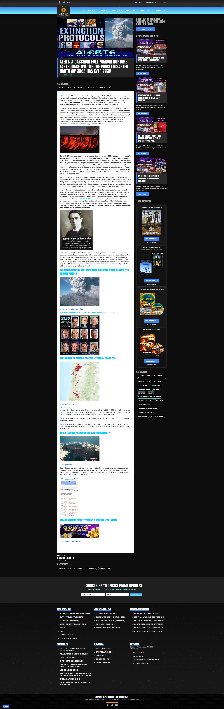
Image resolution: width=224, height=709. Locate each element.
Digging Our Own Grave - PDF (151, 207)
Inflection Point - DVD (151, 329)
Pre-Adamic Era (144, 404)
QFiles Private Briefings (147, 408)
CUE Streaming (103, 662)
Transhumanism (157, 416)
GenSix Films (130, 10)
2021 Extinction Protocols (145, 613)
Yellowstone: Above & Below (74, 654)
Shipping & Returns (92, 699)
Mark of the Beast (145, 400)
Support (138, 2)
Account (159, 10)
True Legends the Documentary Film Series (75, 683)
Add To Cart (151, 242)
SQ (83, 10)
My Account (138, 653)
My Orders (137, 656)
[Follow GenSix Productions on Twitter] (64, 2)
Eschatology (104, 87)
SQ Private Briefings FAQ (108, 628)
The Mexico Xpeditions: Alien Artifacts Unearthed (73, 665)
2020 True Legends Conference (147, 620)
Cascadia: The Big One (70, 679)
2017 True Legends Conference (147, 631)
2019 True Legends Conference (147, 624)
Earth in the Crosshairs (72, 661)
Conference (91, 87)
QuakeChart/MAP (71, 404)
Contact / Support (69, 638)
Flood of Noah (144, 389)
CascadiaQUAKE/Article (73, 309)
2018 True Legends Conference (147, 628)
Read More (142, 73)
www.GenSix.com (112, 313)
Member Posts (67, 635)
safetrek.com (103, 648)
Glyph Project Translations (149, 397)
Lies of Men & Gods (69, 670)
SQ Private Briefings (146, 412)
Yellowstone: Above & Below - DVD (151, 289)
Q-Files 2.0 (101, 655)
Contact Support (140, 663)
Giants (151, 393)
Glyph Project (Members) (72, 617)
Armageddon (64, 87)
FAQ (61, 631)
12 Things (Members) (69, 620)
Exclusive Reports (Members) (110, 620)
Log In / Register (149, 2)
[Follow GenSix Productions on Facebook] (59, 2)
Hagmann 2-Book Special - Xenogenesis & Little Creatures (151, 248)
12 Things (101, 10)
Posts (149, 10)
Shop (142, 10)
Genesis (156, 389)
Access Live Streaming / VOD (146, 660)
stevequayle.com (104, 652)
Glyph (90, 10)
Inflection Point (68, 657)
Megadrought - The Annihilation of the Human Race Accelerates (75, 674)
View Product (150, 239)
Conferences (115, 10)
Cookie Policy (106, 699)
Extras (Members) (104, 624)
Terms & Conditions (131, 699)
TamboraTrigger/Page (72, 464)
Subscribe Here (145, 29)
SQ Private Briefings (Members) (75, 613)
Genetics (141, 393)
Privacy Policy (117, 699)
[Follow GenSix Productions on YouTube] (68, 2)
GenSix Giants (102, 659)
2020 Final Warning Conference (148, 617)
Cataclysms (77, 87)
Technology (143, 416)
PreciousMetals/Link (72, 542)
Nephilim (159, 400)
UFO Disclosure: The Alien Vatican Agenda (72, 649)
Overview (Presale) (105, 613)
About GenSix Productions (73, 624)
